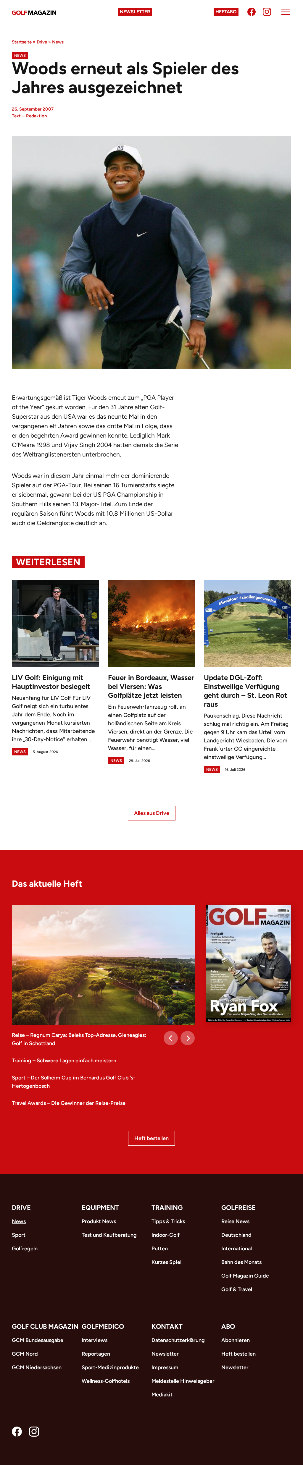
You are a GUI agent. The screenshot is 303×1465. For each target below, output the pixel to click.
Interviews (94, 1340)
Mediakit (162, 1394)
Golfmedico (103, 1326)
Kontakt (167, 1326)
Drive (42, 42)
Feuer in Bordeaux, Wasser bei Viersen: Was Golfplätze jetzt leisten (151, 686)
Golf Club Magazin (45, 1326)
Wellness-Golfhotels (106, 1381)
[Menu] (285, 11)
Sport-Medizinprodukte (110, 1367)
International (236, 1248)
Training (167, 1208)
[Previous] (171, 1038)
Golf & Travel (236, 1289)
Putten (160, 1248)
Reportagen (96, 1354)
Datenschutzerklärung (178, 1340)
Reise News (235, 1221)
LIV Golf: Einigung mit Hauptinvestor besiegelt (51, 682)
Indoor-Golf (166, 1235)
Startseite (22, 42)
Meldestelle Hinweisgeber (183, 1381)
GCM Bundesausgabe (37, 1340)
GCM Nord (25, 1354)
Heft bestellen (151, 1138)
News (58, 42)
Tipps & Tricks (168, 1221)
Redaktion (36, 116)
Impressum (165, 1367)
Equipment (100, 1208)
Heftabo (226, 11)
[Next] (187, 1038)
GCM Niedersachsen (37, 1367)
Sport (18, 1235)
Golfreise (238, 1208)
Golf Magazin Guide (245, 1276)
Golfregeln (25, 1248)
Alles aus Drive (151, 813)
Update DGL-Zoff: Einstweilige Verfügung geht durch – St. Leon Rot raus (245, 690)
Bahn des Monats (241, 1262)
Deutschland (236, 1235)
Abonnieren (235, 1340)
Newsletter (135, 11)
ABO (228, 1326)
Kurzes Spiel (166, 1262)
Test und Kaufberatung (109, 1235)
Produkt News (99, 1221)
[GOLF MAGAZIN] (34, 12)
